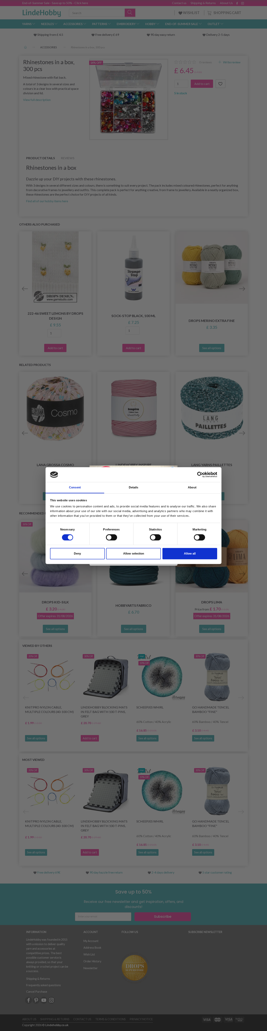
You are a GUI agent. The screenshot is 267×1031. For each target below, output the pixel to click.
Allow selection (133, 553)
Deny (77, 553)
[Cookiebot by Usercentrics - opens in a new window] (200, 474)
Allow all (190, 553)
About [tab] (192, 487)
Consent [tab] (75, 487)
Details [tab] (133, 487)
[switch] (111, 537)
